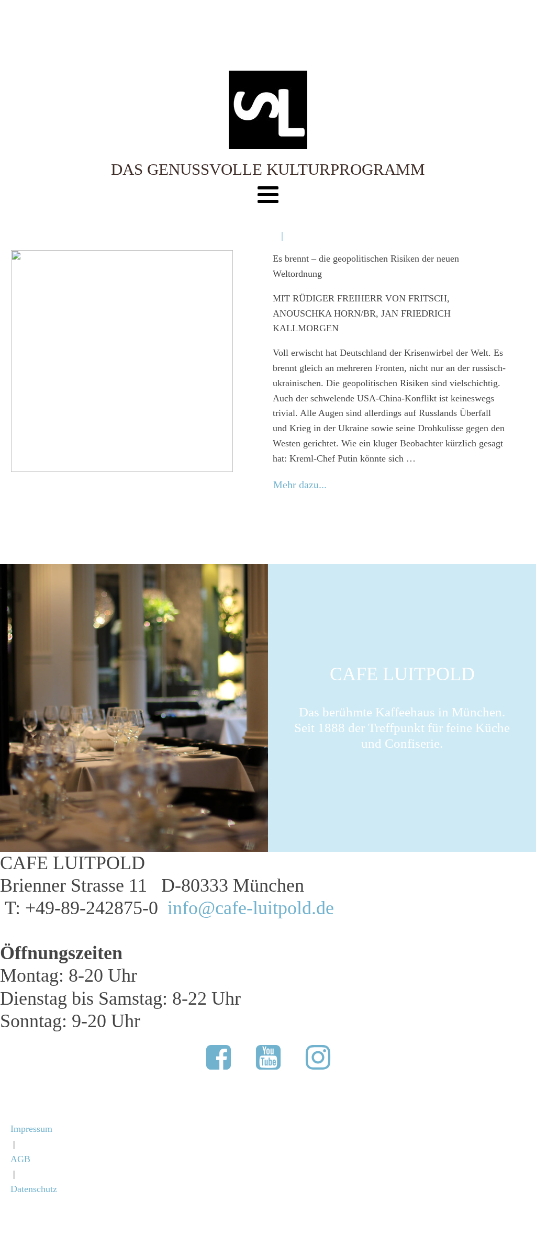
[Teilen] (478, 11)
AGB (20, 1159)
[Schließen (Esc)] (501, 11)
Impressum (31, 1128)
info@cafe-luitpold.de (251, 907)
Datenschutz (33, 1189)
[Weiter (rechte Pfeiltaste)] (517, 618)
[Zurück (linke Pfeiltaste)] (18, 618)
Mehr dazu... (300, 484)
